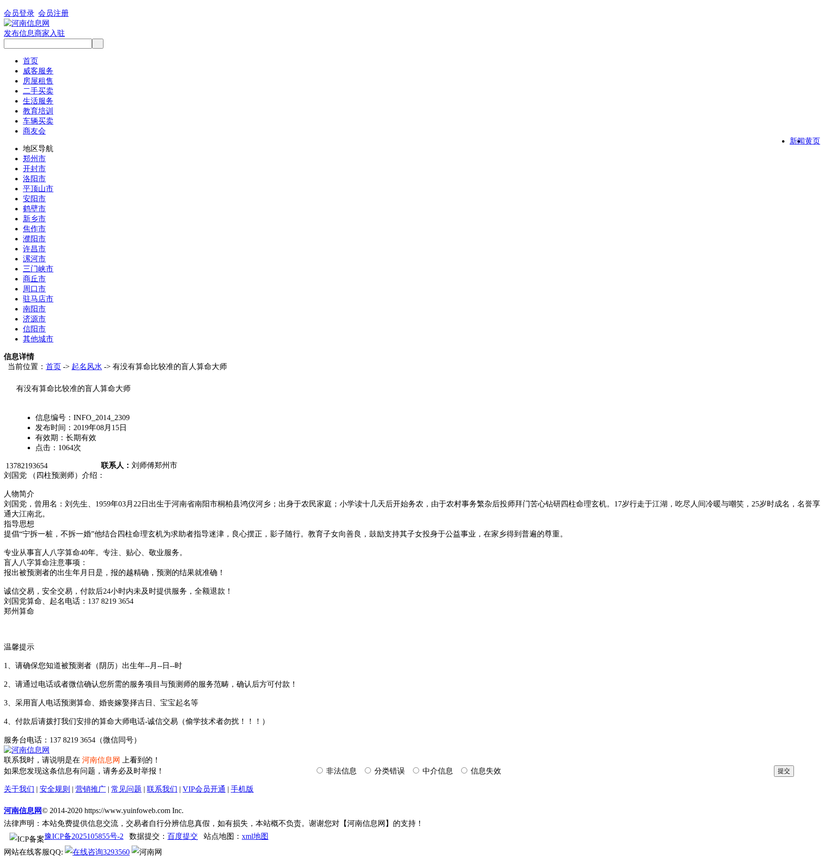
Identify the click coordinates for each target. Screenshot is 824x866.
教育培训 (38, 111)
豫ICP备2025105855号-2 (84, 836)
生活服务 (38, 101)
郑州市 (34, 159)
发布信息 (19, 33)
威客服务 (38, 71)
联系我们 (162, 789)
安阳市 (34, 199)
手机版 (242, 789)
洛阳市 (34, 179)
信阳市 (34, 329)
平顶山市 (38, 189)
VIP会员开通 (204, 789)
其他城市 (38, 339)
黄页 (812, 141)
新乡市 (34, 219)
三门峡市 (38, 269)
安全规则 (55, 789)
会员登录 (19, 13)
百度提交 (182, 836)
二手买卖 (38, 91)
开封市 (34, 169)
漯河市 (34, 259)
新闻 (797, 141)
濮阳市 (34, 239)
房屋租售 (38, 81)
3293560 (116, 852)
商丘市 (34, 279)
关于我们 (19, 789)
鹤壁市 (34, 209)
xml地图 (255, 836)
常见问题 (126, 789)
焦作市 (34, 229)
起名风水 (87, 366)
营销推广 (90, 789)
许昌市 (34, 249)
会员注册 (53, 13)
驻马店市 (38, 299)
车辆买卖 (38, 121)
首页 (30, 61)
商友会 (34, 131)
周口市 (34, 289)
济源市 (34, 319)
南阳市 (34, 309)
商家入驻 (49, 33)
